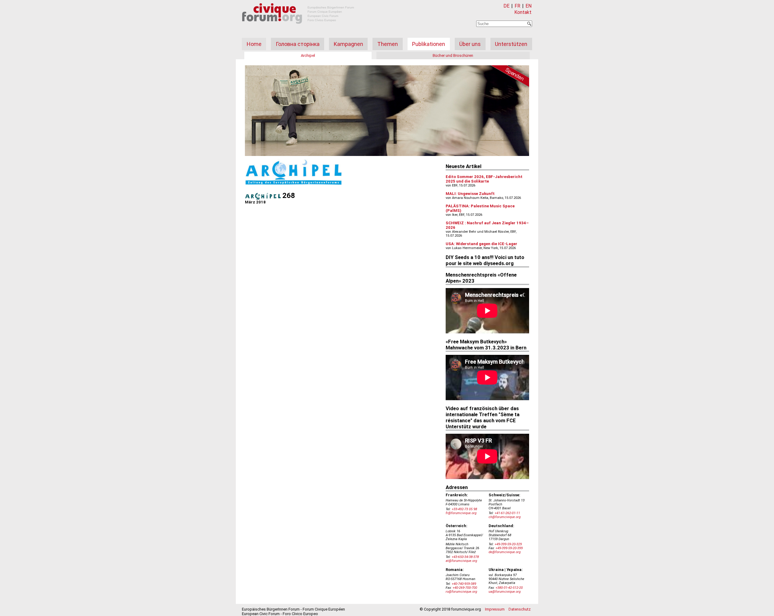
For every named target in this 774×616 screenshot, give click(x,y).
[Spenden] (508, 77)
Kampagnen (348, 44)
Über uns (470, 44)
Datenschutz (520, 609)
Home (254, 44)
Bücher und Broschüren (453, 55)
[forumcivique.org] (298, 28)
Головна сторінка (298, 44)
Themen (387, 44)
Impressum (495, 609)
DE (506, 6)
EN (528, 6)
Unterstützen (511, 44)
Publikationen (428, 44)
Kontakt (523, 12)
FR (517, 6)
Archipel (308, 55)
